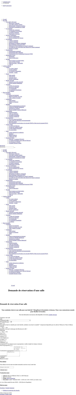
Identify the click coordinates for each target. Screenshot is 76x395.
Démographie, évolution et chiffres (17, 26)
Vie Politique (9, 39)
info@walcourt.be (7, 5)
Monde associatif (10, 80)
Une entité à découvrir (11, 22)
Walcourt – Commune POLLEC (16, 139)
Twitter (6, 394)
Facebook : (2, 388)
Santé (7, 131)
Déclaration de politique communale (17, 43)
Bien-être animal (13, 121)
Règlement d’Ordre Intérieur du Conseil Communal (21, 46)
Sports (7, 74)
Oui (7, 327)
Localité (2, 339)
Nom (1, 333)
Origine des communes (14, 30)
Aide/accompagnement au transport (17, 106)
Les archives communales (15, 71)
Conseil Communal (13, 42)
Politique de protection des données (11, 390)
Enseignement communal (15, 51)
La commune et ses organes (15, 31)
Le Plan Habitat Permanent (15, 128)
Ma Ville (5, 20)
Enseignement (9, 50)
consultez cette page (53, 314)
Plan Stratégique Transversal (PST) (17, 44)
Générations (9, 99)
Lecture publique (13, 70)
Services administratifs (14, 36)
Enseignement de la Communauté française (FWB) (21, 54)
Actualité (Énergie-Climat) (15, 143)
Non (3, 327)
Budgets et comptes (13, 48)
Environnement (9, 117)
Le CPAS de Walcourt (14, 125)
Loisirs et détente (7, 66)
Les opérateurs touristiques (15, 90)
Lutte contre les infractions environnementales (19, 120)
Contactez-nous (6, 1)
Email (1, 341)
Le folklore (11, 91)
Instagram (12, 388)
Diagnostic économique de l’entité (17, 27)
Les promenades (13, 88)
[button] (2, 145)
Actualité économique (14, 115)
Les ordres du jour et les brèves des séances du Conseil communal (24, 47)
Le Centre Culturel (13, 68)
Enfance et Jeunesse (13, 102)
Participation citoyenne (14, 34)
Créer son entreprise (13, 113)
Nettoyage (2, 330)
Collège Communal (13, 40)
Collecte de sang (13, 136)
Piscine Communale (13, 79)
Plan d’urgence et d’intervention (16, 60)
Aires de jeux (12, 76)
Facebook (2, 394)
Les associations (12, 129)
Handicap (11, 133)
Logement (8, 94)
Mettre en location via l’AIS (15, 96)
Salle (1, 319)
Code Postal (3, 337)
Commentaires (3, 356)
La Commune (9, 28)
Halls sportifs (12, 75)
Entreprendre (9, 111)
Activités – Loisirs (13, 72)
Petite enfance (12, 100)
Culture (7, 67)
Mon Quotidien (6, 92)
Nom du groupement (5, 345)
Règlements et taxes (10, 55)
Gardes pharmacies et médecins (16, 132)
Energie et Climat (10, 137)
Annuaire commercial (14, 116)
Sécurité (8, 59)
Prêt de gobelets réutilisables (15, 83)
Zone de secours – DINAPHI (16, 63)
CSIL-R (11, 64)
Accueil (5, 19)
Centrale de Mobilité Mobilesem (16, 107)
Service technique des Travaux (16, 38)
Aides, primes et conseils (14, 98)
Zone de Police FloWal (14, 62)
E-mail (10, 394)
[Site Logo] (8, 16)
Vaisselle (2, 326)
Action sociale (9, 124)
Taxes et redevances (13, 58)
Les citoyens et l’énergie (14, 141)
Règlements (11, 56)
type (1, 323)
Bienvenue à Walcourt (14, 23)
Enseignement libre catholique (16, 52)
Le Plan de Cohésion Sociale (15, 127)
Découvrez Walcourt (14, 87)
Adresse (2, 336)
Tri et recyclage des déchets (15, 119)
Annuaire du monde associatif (16, 82)
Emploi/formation (13, 112)
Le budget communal (14, 32)
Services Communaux (11, 35)
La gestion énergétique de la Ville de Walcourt (20, 140)
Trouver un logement (14, 95)
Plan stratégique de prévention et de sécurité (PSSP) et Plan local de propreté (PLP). (28, 123)
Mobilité (8, 104)
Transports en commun (14, 108)
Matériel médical (13, 135)
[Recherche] (14, 147)
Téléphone (2, 342)
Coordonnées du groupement (7, 350)
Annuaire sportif (13, 78)
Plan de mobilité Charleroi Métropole (17, 109)
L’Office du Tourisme (14, 86)
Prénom (2, 334)
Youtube (7, 388)
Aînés (10, 103)
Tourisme (8, 84)
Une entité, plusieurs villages (15, 24)
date (1, 321)
